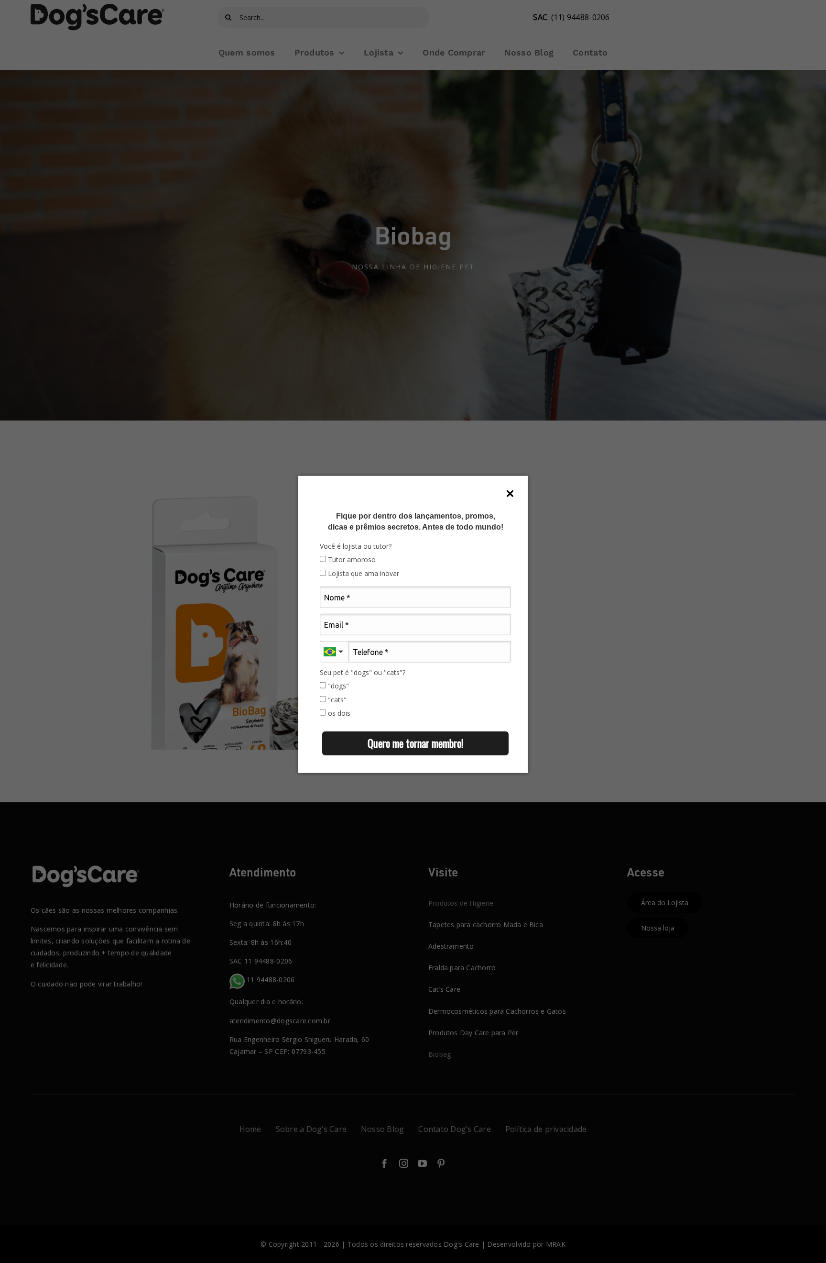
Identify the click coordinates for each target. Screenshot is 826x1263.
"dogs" (337, 686)
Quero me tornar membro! (415, 743)
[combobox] (334, 652)
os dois (338, 713)
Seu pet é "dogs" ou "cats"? (362, 672)
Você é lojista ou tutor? (355, 546)
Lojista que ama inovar (362, 573)
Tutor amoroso (351, 559)
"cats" (336, 699)
